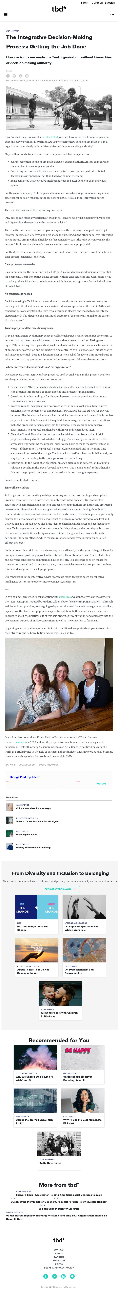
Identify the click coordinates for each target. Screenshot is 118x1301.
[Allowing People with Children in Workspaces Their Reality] (60, 993)
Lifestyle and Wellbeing (27, 818)
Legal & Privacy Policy (59, 1268)
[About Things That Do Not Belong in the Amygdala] (36, 950)
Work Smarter (12, 31)
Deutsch (97, 3)
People (14, 1198)
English (110, 3)
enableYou (65, 596)
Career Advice (22, 805)
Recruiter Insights (71, 1073)
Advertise (59, 1261)
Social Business (27, 765)
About (59, 1254)
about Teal (52, 137)
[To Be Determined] (59, 1144)
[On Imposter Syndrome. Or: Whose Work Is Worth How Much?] (84, 907)
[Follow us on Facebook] (45, 1278)
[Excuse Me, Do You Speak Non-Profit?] (35, 1101)
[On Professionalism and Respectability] (84, 950)
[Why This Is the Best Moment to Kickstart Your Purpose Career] (82, 1101)
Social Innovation (49, 765)
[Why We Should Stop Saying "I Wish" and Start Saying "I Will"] (35, 1057)
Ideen (19, 923)
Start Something (47, 1160)
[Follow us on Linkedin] (63, 1278)
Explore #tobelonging (58, 889)
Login (85, 3)
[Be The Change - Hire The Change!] (36, 907)
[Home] (59, 9)
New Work (10, 765)
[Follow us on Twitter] (54, 1278)
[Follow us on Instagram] (72, 1278)
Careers (59, 1257)
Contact (59, 1250)
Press (59, 1264)
